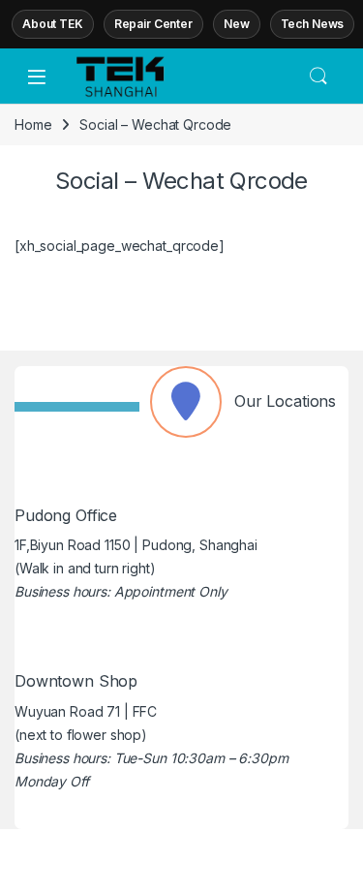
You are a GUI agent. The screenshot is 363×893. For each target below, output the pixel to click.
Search (318, 76)
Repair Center (153, 23)
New (237, 23)
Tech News (313, 23)
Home (33, 124)
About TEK (52, 23)
